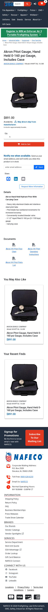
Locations (9, 587)
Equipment (25, 40)
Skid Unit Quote (12, 546)
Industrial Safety (14, 40)
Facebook (13, 569)
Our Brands (10, 526)
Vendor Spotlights (13, 533)
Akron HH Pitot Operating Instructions (34, 252)
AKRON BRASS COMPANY (14, 64)
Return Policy (11, 502)
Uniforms (6, 19)
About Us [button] (36, 19)
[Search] (27, 4)
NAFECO (24, 481)
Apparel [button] (23, 15)
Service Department (14, 542)
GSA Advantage (12, 549)
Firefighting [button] (22, 10)
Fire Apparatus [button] (8, 10)
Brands (20, 19)
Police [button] (32, 10)
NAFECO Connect (12, 561)
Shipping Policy (12, 499)
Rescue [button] (14, 15)
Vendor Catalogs (12, 530)
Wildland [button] (33, 15)
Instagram (13, 573)
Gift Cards (6, 24)
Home (4, 40)
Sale (13, 19)
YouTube (12, 577)
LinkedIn (12, 580)
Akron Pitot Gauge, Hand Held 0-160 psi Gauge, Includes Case (24, 334)
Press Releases (11, 514)
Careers (30, 590)
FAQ (7, 506)
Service (28, 19)
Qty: (6, 133)
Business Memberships (15, 510)
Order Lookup (11, 553)
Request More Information (32, 186)
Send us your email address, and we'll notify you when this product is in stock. (23, 158)
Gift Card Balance (12, 557)
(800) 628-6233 (27, 476)
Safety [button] (5, 15)
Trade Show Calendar (14, 517)
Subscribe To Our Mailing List (34, 438)
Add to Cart (25, 144)
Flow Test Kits (36, 40)
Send (41, 167)
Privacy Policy (23, 587)
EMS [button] (40, 10)
